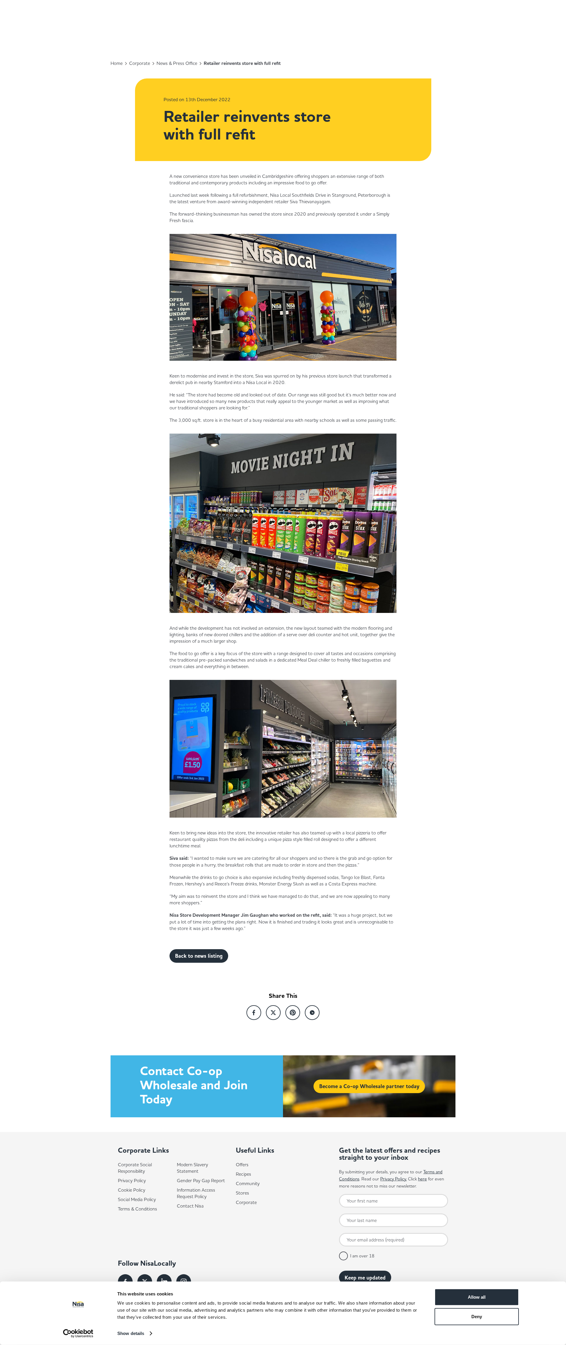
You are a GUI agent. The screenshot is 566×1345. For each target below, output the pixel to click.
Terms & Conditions (137, 1209)
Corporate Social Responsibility (135, 1168)
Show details (130, 1333)
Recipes (243, 1174)
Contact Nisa (190, 1206)
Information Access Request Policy (196, 1193)
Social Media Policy (137, 1199)
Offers (242, 1164)
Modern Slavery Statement (192, 1168)
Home (117, 63)
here (422, 1179)
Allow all (477, 1297)
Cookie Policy (131, 1190)
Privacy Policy (132, 1180)
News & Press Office (177, 63)
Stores (242, 1193)
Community (248, 1183)
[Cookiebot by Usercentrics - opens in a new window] (78, 1333)
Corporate (139, 63)
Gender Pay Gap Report (201, 1180)
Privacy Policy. (393, 1179)
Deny (476, 1316)
